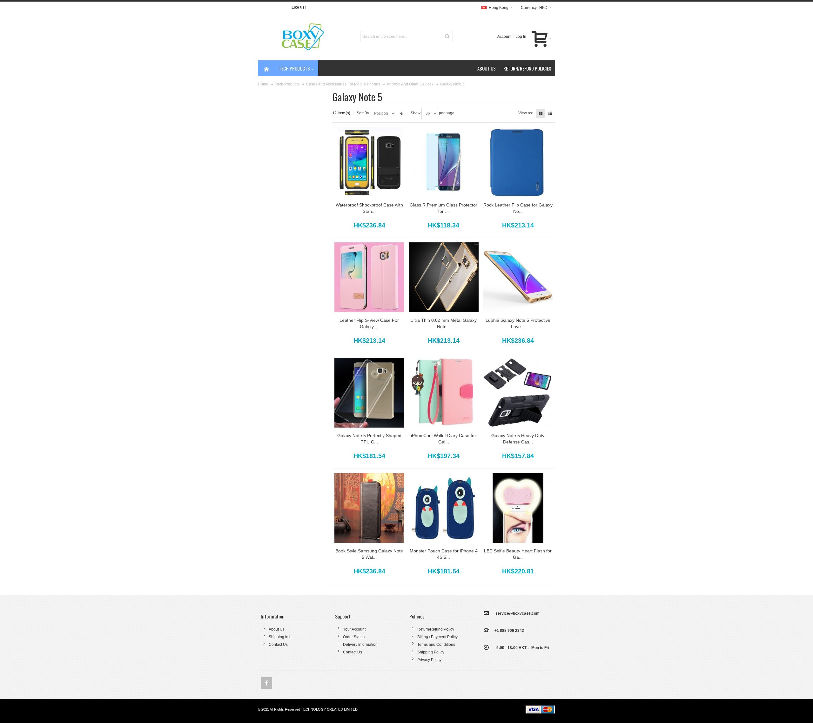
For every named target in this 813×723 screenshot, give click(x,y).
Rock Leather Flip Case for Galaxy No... (518, 208)
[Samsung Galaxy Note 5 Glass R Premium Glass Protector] (444, 162)
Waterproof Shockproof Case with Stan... (369, 208)
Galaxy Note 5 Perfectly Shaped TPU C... (369, 438)
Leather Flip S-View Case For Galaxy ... (369, 323)
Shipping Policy (430, 652)
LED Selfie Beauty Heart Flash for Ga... (518, 554)
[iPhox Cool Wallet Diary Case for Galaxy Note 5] (444, 393)
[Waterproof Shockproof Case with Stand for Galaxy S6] (369, 162)
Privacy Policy (429, 660)
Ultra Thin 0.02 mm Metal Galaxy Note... (443, 323)
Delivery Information (360, 644)
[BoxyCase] (304, 36)
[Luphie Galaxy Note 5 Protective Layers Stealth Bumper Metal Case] (518, 277)
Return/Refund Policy (435, 629)
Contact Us (278, 644)
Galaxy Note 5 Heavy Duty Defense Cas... (517, 438)
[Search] (447, 36)
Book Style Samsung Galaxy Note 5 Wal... (369, 554)
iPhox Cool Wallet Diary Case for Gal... (443, 438)
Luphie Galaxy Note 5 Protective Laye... (518, 323)
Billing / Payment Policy (437, 637)
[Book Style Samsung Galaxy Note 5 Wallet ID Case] (369, 508)
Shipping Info (280, 637)
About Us (277, 629)
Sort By (363, 113)
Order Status (354, 637)
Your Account (354, 629)
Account (504, 36)
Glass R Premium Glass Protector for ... (443, 208)
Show (415, 113)
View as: (525, 113)
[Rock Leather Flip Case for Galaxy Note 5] (518, 162)
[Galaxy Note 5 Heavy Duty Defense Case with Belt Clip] (518, 393)
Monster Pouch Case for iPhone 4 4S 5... (444, 554)
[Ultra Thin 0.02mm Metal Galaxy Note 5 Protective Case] (444, 277)
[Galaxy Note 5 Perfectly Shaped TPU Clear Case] (369, 393)
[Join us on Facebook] (266, 683)
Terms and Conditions (436, 644)
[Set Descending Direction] (401, 113)
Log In (520, 36)
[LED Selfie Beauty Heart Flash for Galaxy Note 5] (518, 508)
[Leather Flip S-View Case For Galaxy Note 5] (369, 277)
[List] (550, 113)
